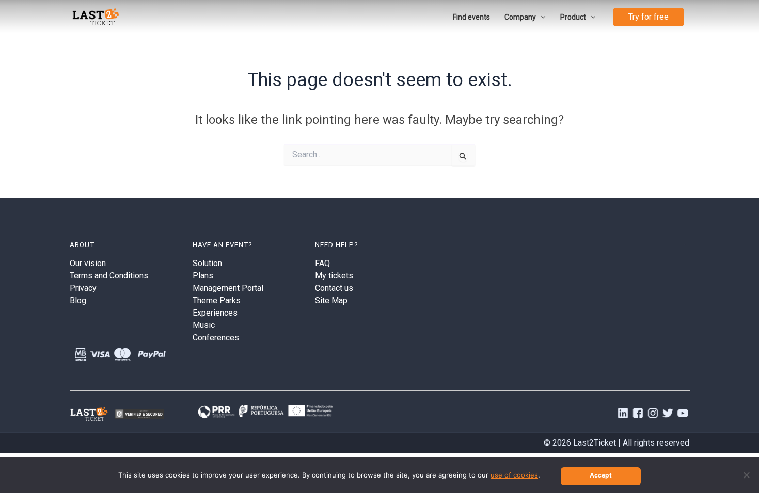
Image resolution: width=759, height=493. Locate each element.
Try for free (648, 17)
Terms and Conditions (109, 276)
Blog (78, 300)
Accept (601, 475)
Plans (203, 276)
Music (204, 325)
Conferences (216, 337)
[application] (540, 17)
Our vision (88, 263)
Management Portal (228, 288)
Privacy (83, 288)
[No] (746, 475)
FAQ (322, 263)
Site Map (331, 300)
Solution (207, 263)
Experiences (215, 313)
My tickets (334, 276)
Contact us (334, 288)
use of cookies (514, 475)
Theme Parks (217, 300)
